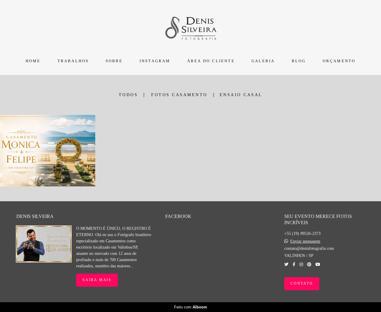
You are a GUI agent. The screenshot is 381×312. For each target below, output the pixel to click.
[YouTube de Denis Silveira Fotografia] (318, 264)
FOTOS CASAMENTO (179, 95)
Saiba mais (97, 280)
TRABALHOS (73, 61)
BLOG (299, 61)
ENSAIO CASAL (241, 95)
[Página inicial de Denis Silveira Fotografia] (191, 27)
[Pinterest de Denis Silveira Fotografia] (309, 264)
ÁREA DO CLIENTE (211, 61)
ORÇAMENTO (339, 61)
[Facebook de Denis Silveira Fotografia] (294, 264)
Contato (302, 284)
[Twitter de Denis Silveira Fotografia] (286, 264)
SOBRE (114, 61)
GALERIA (263, 61)
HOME (33, 61)
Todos (128, 95)
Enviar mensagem (305, 241)
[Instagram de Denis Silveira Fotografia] (301, 264)
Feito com (190, 307)
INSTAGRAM (155, 61)
